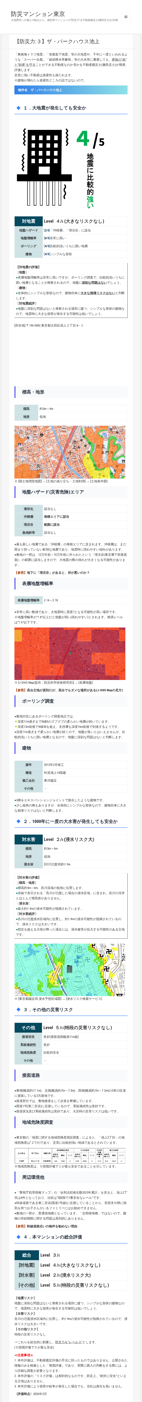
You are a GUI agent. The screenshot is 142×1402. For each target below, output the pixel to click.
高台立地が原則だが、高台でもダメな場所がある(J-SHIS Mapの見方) (75, 690)
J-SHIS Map (26, 682)
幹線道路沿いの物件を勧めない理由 (52, 1226)
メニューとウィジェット (126, 17)
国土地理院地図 (30, 481)
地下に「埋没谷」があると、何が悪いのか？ (58, 572)
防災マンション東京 (38, 13)
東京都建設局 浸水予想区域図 (40, 999)
